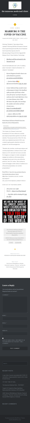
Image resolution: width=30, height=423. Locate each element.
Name (4, 315)
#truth (4, 120)
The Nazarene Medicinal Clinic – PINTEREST (13, 385)
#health (17, 120)
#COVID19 (9, 122)
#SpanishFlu (15, 122)
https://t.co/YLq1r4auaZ (19, 191)
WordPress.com (17, 419)
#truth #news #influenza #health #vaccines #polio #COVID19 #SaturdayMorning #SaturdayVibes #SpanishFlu (14, 232)
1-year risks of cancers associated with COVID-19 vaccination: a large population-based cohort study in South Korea (14, 377)
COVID (11, 242)
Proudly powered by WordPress (12, 418)
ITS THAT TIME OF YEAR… (9, 382)
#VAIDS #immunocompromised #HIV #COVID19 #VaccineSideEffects (15, 238)
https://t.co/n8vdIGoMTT (14, 108)
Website (4, 330)
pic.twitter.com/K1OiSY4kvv (15, 78)
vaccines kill (18, 242)
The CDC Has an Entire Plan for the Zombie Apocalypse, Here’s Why (14, 174)
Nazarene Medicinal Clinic (15, 38)
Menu (15, 15)
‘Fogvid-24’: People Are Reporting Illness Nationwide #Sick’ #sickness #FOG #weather (13, 389)
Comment (5, 295)
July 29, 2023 (23, 84)
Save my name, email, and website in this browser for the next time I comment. (13, 342)
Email (4, 323)
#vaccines (22, 120)
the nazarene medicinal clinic (15, 11)
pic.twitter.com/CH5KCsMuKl (15, 111)
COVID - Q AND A (15, 28)
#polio (4, 122)
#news (7, 120)
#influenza (12, 120)
